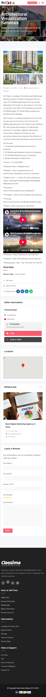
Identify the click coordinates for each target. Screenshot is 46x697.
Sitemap (4, 634)
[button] (23, 365)
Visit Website (11, 315)
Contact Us (5, 670)
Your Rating (7, 495)
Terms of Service (7, 638)
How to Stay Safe (7, 663)
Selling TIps (5, 598)
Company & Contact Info (10, 626)
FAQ (2, 659)
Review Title (8, 484)
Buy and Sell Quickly (8, 601)
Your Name (7, 463)
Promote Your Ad (7, 613)
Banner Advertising (7, 609)
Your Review (8, 502)
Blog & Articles (6, 630)
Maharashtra (16, 434)
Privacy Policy (6, 641)
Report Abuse (11, 286)
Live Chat (4, 655)
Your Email (7, 474)
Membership (5, 605)
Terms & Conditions (8, 666)
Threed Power (10, 310)
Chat (12, 333)
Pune (10, 434)
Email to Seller (15, 340)
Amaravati (29, 88)
